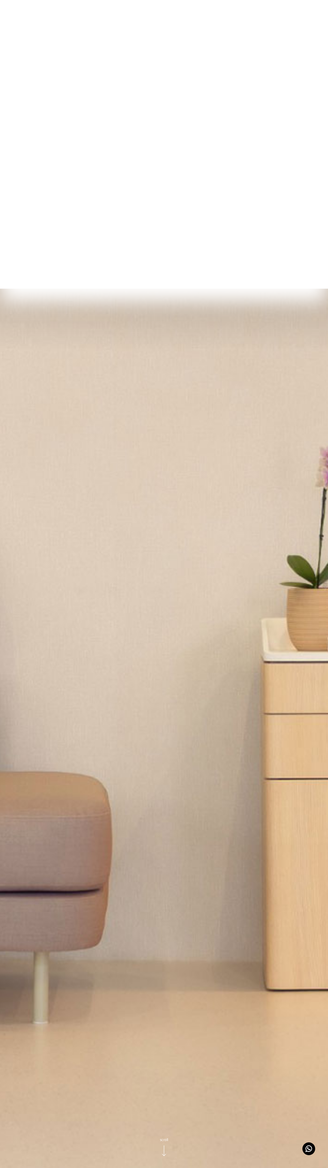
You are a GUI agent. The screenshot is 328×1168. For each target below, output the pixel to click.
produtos (49, 15)
